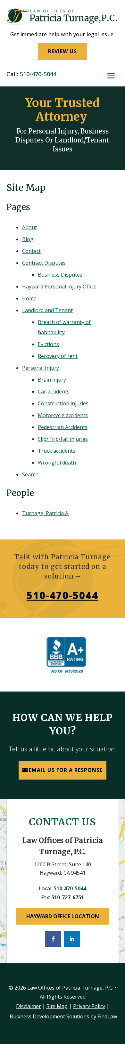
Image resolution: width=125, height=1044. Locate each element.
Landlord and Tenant (47, 310)
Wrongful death (57, 462)
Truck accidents (56, 450)
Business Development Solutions (49, 1016)
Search (30, 474)
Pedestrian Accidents (63, 427)
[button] (111, 76)
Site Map (57, 1006)
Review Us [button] (62, 51)
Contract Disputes (44, 262)
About (29, 227)
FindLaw (107, 1016)
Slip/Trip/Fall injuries (63, 438)
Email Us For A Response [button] (66, 769)
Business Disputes (60, 274)
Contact (31, 251)
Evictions (48, 344)
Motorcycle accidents (63, 415)
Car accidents (54, 391)
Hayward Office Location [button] (62, 916)
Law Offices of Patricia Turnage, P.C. (70, 987)
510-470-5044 (38, 74)
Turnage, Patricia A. (45, 513)
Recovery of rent (58, 356)
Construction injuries (63, 403)
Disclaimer (28, 1006)
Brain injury (52, 379)
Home (29, 298)
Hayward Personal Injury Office (59, 286)
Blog (27, 239)
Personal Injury (40, 367)
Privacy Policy (89, 1006)
